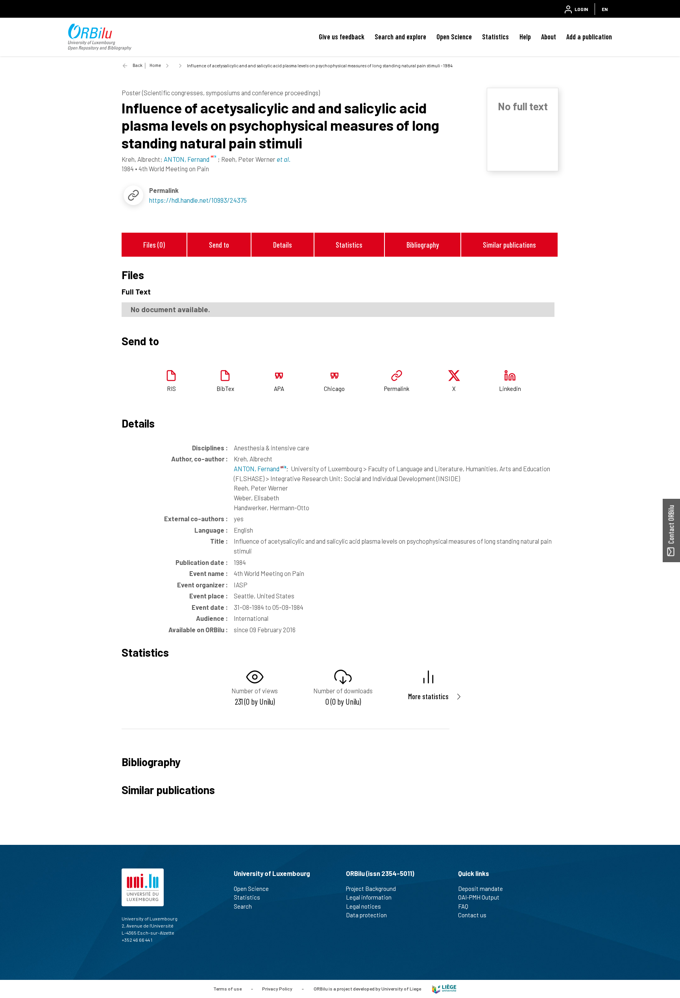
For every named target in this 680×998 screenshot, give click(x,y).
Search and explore (400, 36)
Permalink (396, 388)
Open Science (454, 36)
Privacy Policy (277, 988)
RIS (171, 388)
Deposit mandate (480, 888)
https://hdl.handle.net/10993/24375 (198, 200)
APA (279, 388)
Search (243, 906)
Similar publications (509, 244)
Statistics (495, 36)
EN (605, 9)
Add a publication (589, 36)
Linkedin (510, 388)
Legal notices (363, 906)
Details (282, 244)
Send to (219, 244)
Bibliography (423, 244)
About (548, 36)
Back (137, 65)
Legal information (369, 897)
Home (155, 65)
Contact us (472, 914)
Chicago (334, 388)
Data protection (366, 914)
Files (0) (154, 244)
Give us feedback (341, 36)
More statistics (428, 696)
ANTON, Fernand (257, 468)
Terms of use (227, 988)
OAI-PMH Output (478, 897)
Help (525, 36)
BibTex (225, 388)
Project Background (371, 888)
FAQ (463, 906)
